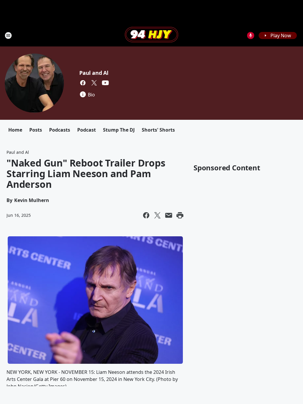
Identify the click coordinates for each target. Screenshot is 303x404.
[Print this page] (180, 215)
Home (15, 130)
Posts (35, 130)
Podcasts (59, 130)
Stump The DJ (119, 130)
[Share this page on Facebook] (146, 215)
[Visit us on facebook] (82, 82)
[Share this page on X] (157, 215)
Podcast (86, 130)
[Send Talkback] (250, 35)
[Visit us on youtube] (105, 82)
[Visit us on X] (94, 82)
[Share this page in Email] (169, 215)
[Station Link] (151, 35)
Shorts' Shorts (158, 130)
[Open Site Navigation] (8, 35)
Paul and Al (93, 72)
